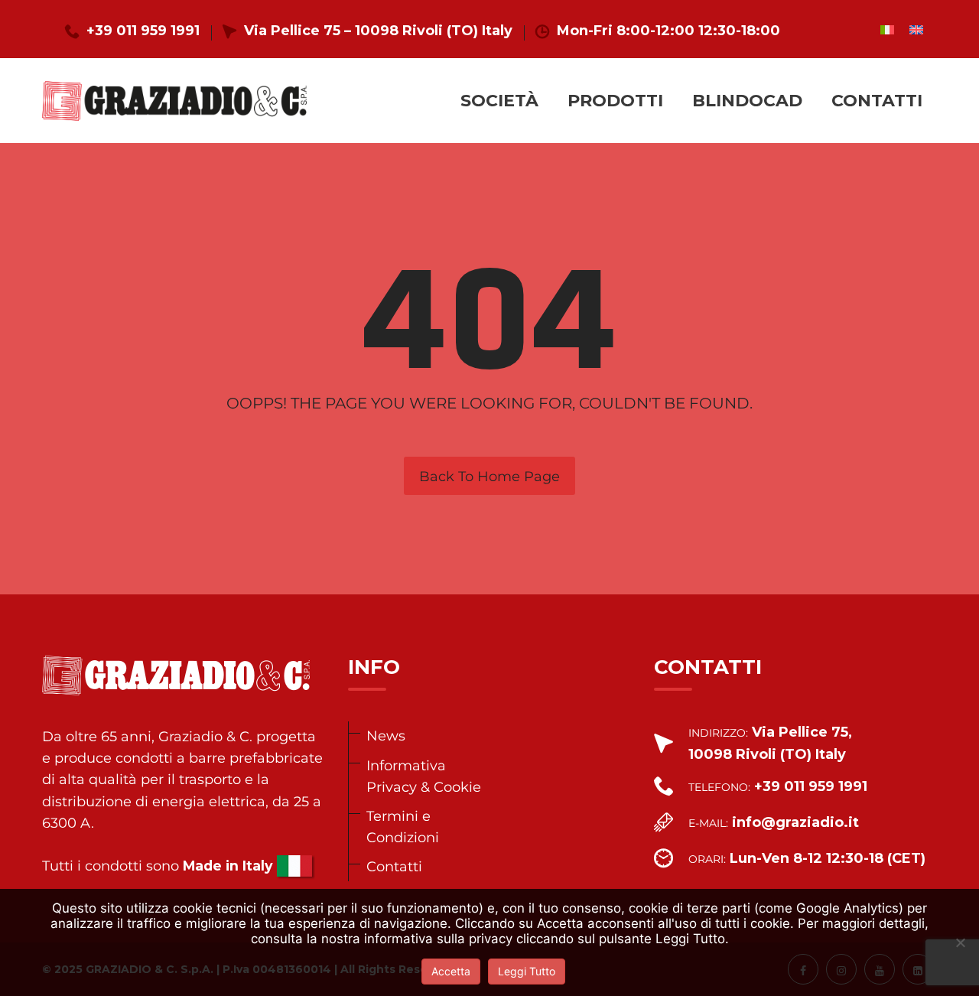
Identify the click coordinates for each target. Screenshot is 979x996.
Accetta (450, 971)
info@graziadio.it (795, 822)
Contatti (876, 100)
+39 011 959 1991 (143, 30)
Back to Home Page (489, 476)
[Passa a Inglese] (916, 29)
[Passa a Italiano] (887, 29)
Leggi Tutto (526, 971)
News (385, 735)
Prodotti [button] (615, 100)
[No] (960, 942)
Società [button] (499, 100)
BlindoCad (747, 100)
